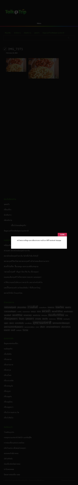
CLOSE (62, 234)
